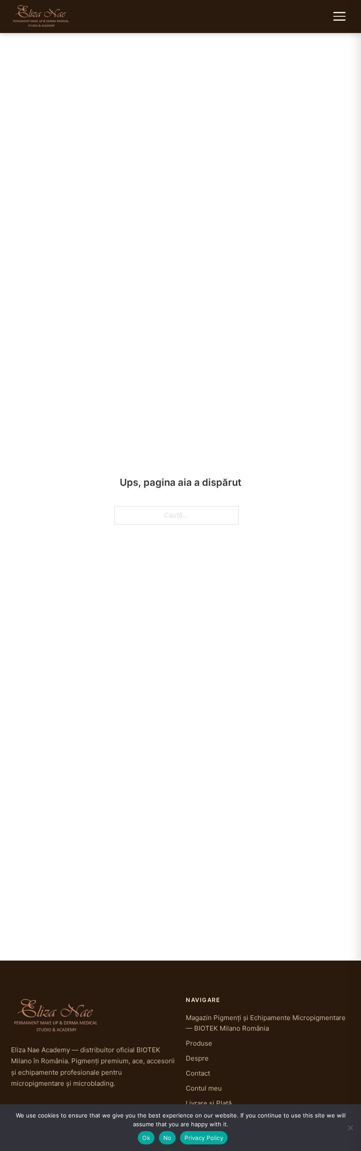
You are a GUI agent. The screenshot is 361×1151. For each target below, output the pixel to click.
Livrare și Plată (209, 1103)
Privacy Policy (203, 1137)
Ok (146, 1137)
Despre (197, 1058)
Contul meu (204, 1088)
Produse (199, 1043)
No (167, 1137)
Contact (198, 1073)
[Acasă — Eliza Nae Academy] (41, 16)
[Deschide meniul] (340, 16)
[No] (350, 1127)
